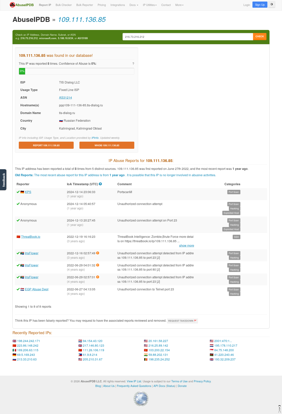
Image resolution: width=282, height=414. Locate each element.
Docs (132, 5)
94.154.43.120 (92, 341)
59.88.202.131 (158, 354)
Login (246, 5)
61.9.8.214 (90, 354)
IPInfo (95, 138)
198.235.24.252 (159, 359)
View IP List (134, 381)
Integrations (117, 5)
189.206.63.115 (27, 350)
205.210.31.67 (92, 359)
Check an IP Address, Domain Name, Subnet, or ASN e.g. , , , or (52, 36)
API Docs (159, 386)
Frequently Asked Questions (134, 386)
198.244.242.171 (28, 341)
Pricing (102, 5)
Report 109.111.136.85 (46, 145)
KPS (28, 192)
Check (260, 36)
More (178, 5)
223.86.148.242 (27, 345)
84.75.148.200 (224, 350)
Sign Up (260, 5)
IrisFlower (31, 253)
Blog (98, 386)
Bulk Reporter (84, 5)
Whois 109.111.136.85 (107, 145)
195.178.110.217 (225, 345)
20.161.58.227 (158, 341)
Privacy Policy (202, 381)
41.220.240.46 (224, 354)
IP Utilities (149, 5)
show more (186, 245)
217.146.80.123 (93, 345)
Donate (182, 386)
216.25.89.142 (158, 345)
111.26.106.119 (93, 350)
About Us (109, 386)
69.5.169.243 (26, 354)
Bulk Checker (64, 5)
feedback (4, 180)
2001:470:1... (223, 341)
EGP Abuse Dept (36, 289)
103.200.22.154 (159, 350)
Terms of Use (179, 381)
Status (171, 386)
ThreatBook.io (30, 236)
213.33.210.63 (27, 359)
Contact (166, 5)
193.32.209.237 (225, 359)
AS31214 (65, 97)
